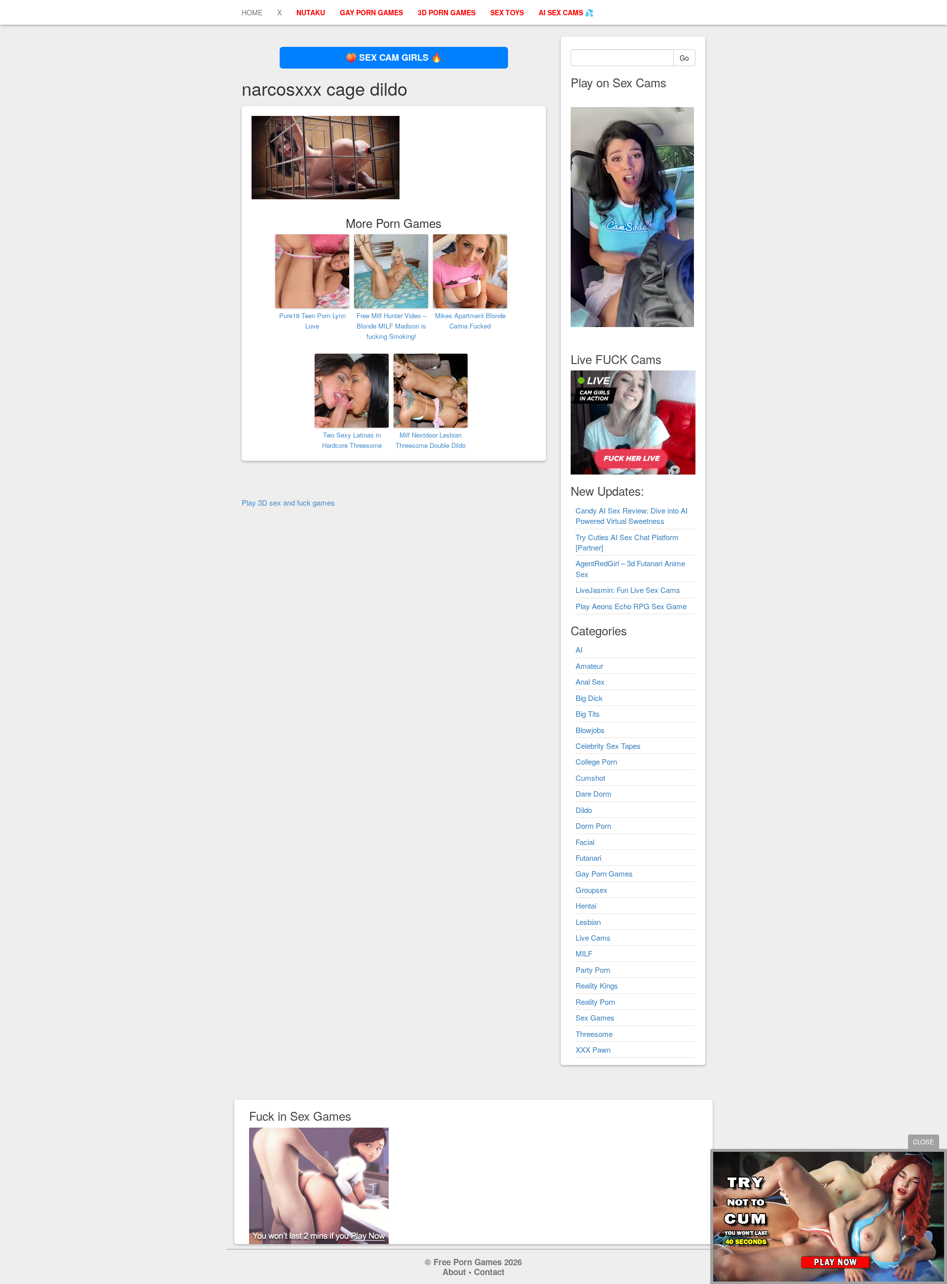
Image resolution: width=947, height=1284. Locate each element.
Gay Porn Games (604, 873)
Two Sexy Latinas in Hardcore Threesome (352, 440)
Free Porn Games (468, 1262)
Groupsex (592, 889)
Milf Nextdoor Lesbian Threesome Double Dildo (431, 440)
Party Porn (593, 969)
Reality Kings (597, 985)
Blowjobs (590, 730)
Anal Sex (590, 681)
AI (579, 649)
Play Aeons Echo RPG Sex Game (631, 606)
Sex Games (595, 1017)
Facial (585, 842)
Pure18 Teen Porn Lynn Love (312, 320)
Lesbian (588, 922)
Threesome (594, 1033)
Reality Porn (595, 1001)
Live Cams (593, 937)
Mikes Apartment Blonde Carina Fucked (470, 320)
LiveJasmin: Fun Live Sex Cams (628, 590)
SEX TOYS (507, 12)
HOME (252, 12)
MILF (584, 953)
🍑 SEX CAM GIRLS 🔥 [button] (394, 57)
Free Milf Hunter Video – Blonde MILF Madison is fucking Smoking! (391, 326)
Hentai (586, 905)
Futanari (588, 857)
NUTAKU (310, 12)
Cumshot (590, 777)
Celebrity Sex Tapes (608, 745)
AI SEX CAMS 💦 (566, 12)
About (454, 1272)
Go (684, 58)
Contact (489, 1272)
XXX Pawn (593, 1049)
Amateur (589, 665)
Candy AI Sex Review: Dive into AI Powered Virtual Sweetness (632, 515)
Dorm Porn (593, 825)
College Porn (596, 761)
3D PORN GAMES (446, 12)
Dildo (584, 810)
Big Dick (589, 698)
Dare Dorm (594, 793)
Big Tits (588, 713)
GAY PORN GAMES (371, 12)
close (923, 1141)
